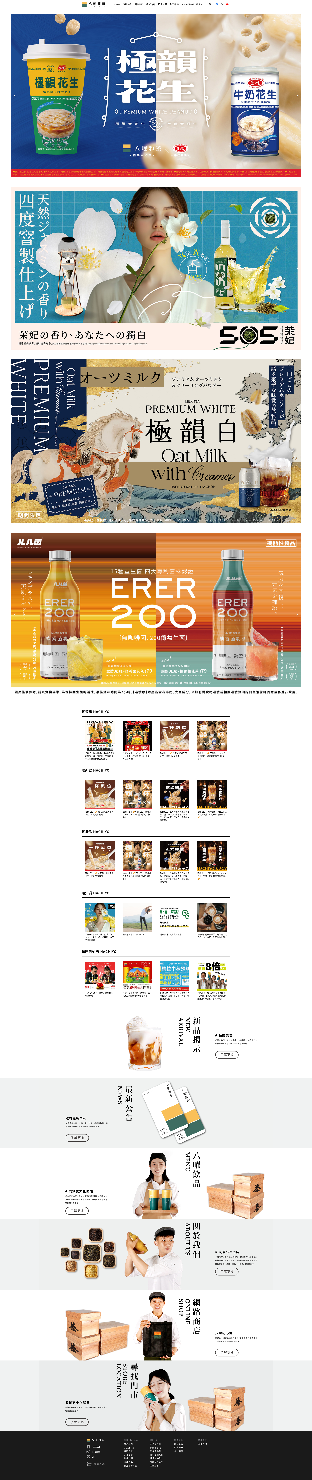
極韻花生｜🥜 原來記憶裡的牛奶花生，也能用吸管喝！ (174, 754)
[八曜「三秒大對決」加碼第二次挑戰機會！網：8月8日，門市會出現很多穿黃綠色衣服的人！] (100, 736)
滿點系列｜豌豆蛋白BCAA (134, 934)
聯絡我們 (128, 1458)
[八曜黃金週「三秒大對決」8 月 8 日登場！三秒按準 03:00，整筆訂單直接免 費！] (137, 736)
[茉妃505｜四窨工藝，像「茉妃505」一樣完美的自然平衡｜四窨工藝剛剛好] (100, 917)
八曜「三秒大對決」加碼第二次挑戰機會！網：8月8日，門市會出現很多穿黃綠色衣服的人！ (100, 756)
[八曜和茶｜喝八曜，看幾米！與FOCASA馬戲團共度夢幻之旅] (137, 976)
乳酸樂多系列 (156, 1462)
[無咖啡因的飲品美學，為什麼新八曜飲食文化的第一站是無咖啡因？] (212, 917)
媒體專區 (128, 1451)
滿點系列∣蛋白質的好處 (170, 934)
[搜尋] (210, 4)
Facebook (96, 1447)
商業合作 (202, 1444)
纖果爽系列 (155, 1451)
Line (94, 1457)
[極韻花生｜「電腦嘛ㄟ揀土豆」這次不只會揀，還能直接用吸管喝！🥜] (212, 794)
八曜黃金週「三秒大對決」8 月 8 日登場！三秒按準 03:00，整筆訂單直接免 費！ (137, 756)
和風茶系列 (155, 1444)
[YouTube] (228, 4)
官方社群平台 (130, 1466)
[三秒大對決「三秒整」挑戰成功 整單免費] (100, 976)
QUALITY (129, 1448)
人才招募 (128, 1455)
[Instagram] (223, 4)
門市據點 (178, 1447)
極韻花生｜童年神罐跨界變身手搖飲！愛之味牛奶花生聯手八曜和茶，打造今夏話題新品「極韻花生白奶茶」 (174, 816)
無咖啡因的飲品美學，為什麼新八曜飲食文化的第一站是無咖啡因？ (212, 936)
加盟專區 (128, 1462)
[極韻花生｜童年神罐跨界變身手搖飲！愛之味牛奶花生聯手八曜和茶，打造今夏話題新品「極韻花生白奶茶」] (174, 794)
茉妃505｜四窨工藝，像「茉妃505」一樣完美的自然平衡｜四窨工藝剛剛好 (99, 937)
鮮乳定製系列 (156, 1455)
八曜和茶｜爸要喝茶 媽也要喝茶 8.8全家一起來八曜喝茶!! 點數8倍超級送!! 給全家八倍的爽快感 (211, 996)
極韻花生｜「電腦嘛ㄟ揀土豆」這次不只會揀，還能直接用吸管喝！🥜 (212, 814)
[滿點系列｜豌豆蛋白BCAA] (137, 917)
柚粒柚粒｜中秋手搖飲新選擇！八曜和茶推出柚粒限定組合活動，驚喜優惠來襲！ (174, 996)
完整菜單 (154, 1466)
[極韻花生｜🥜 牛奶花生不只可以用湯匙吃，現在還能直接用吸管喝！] (212, 736)
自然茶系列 (155, 1448)
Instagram (96, 1452)
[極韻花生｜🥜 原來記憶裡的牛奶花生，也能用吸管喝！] (174, 736)
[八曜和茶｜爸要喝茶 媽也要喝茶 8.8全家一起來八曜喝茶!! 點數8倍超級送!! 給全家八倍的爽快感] (212, 976)
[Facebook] (217, 4)
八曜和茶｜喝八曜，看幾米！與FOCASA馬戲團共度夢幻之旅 (136, 994)
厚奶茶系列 (155, 1458)
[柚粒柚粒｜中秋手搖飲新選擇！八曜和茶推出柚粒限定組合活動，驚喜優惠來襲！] (174, 976)
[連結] (94, 4)
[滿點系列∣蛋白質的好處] (174, 917)
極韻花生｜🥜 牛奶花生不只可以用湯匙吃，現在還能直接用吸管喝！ (211, 756)
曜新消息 (178, 1444)
